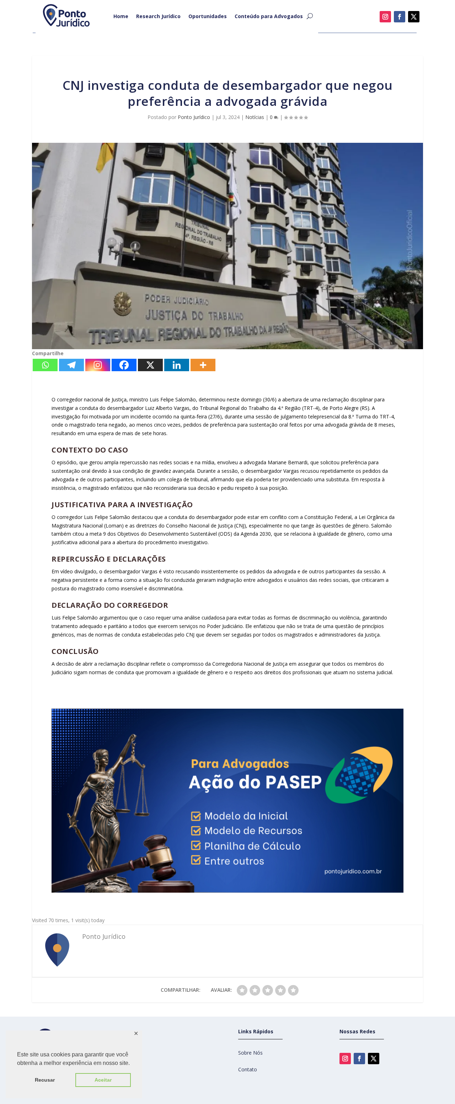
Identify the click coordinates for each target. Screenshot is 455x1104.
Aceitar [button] (103, 1080)
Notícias (254, 117)
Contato (247, 1069)
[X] (150, 365)
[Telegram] (71, 365)
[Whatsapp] (45, 365)
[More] (203, 365)
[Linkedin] (176, 365)
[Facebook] (124, 365)
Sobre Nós (250, 1052)
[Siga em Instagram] (385, 16)
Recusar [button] (45, 1080)
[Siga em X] (413, 16)
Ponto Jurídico (194, 117)
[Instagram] (97, 365)
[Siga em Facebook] (399, 16)
